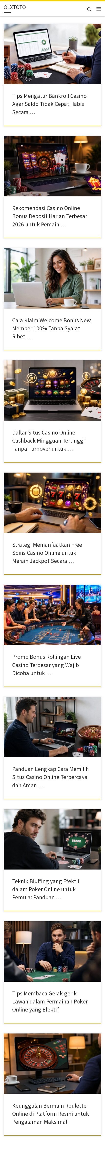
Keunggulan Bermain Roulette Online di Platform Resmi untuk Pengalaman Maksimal (50, 1113)
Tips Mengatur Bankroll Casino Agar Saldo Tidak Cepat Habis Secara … (49, 104)
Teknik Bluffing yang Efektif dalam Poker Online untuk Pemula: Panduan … (46, 889)
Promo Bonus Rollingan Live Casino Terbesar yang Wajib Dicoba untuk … (46, 665)
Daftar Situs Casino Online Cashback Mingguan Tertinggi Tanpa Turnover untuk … (48, 440)
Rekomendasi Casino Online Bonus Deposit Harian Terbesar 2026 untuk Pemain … (49, 216)
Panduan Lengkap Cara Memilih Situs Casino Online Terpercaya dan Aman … (50, 777)
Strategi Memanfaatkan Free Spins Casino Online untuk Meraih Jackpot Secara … (47, 553)
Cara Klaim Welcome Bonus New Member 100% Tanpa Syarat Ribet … (51, 328)
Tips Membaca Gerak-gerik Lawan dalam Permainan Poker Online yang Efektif (50, 1001)
